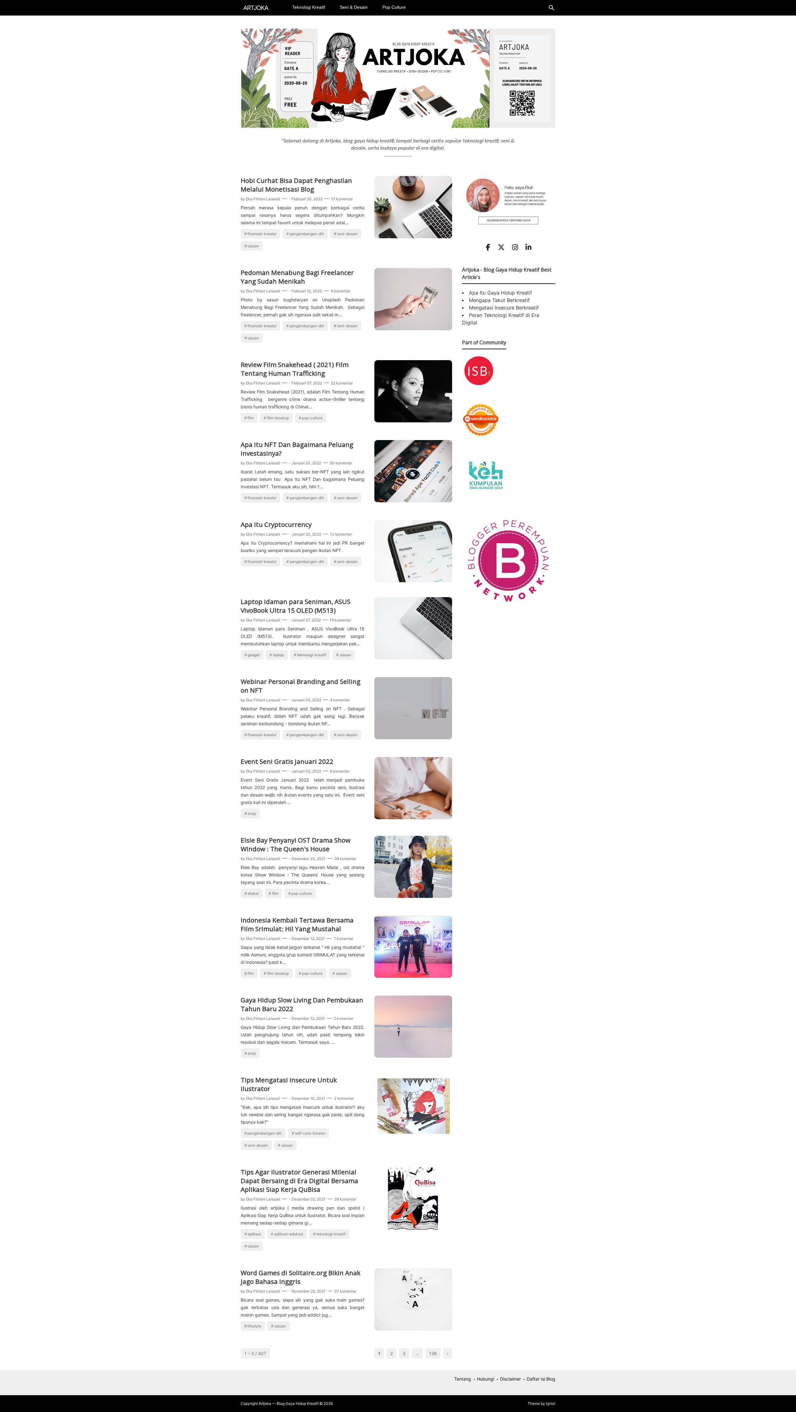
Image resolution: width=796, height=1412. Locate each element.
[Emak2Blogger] (485, 498)
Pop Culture (394, 7)
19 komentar (340, 620)
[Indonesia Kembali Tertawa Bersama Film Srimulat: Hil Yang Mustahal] (413, 976)
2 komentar (343, 1018)
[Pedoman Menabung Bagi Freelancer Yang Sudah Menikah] (413, 328)
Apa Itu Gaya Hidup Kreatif (500, 293)
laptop (278, 655)
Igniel (550, 1403)
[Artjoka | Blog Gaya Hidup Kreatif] (256, 7)
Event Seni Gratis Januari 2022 (287, 761)
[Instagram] (515, 247)
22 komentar (342, 383)
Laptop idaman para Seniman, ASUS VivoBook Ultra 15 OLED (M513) (295, 606)
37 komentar (345, 1291)
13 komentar (341, 534)
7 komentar (343, 938)
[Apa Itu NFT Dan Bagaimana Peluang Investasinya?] (413, 500)
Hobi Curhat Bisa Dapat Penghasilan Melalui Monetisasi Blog (296, 184)
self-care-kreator (310, 1133)
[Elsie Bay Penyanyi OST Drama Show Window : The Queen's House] (413, 896)
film (251, 418)
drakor (253, 893)
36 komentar (345, 1199)
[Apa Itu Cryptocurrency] (413, 580)
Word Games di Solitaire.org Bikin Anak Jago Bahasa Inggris (300, 1277)
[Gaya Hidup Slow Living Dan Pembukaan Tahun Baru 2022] (413, 1056)
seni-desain (347, 233)
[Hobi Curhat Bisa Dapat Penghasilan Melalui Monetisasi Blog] (413, 236)
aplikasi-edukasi (288, 1234)
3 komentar (340, 291)
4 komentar (340, 700)
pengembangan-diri (307, 233)
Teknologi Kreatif (308, 7)
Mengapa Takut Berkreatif (499, 300)
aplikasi (254, 1234)
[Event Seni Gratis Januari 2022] (413, 817)
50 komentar (341, 463)
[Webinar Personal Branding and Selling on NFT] (413, 737)
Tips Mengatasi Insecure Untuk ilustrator (289, 1084)
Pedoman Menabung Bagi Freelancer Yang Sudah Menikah (297, 277)
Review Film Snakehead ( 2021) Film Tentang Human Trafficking (295, 369)
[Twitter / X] (501, 247)
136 (433, 1353)
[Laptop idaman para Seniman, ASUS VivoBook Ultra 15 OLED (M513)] (413, 657)
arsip (252, 813)
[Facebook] (488, 247)
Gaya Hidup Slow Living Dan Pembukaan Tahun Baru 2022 (302, 1004)
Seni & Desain (354, 7)
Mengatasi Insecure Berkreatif (504, 307)
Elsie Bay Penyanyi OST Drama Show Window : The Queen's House (295, 844)
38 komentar (345, 858)
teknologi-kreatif (311, 655)
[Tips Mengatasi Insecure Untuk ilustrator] (413, 1136)
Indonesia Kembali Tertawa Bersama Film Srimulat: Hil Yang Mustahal (297, 924)
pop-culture (312, 418)
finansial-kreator (262, 233)
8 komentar (339, 771)
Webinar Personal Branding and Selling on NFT (300, 685)
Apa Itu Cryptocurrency (276, 524)
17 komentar (342, 199)
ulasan (253, 246)
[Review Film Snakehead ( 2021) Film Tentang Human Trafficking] (413, 420)
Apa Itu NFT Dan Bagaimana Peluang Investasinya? (297, 449)
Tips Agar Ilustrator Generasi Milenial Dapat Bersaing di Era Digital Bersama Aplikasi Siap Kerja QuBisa (299, 1181)
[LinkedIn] (528, 247)
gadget (254, 655)
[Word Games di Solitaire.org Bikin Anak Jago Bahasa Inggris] (413, 1329)
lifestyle (254, 1326)
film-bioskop (278, 418)
